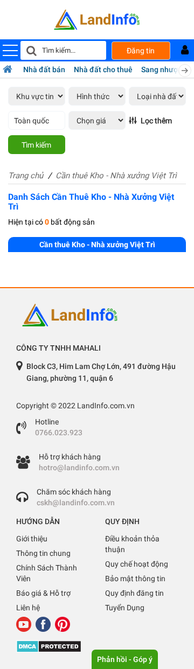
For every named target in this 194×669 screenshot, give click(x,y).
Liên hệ (28, 607)
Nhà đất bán (44, 69)
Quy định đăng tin (134, 593)
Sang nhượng (163, 69)
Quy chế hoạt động (136, 564)
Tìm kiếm (36, 145)
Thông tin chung (43, 553)
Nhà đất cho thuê (103, 69)
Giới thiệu (31, 538)
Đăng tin (141, 50)
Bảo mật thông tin (135, 578)
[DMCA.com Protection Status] (97, 646)
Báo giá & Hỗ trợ (43, 593)
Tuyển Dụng (124, 607)
